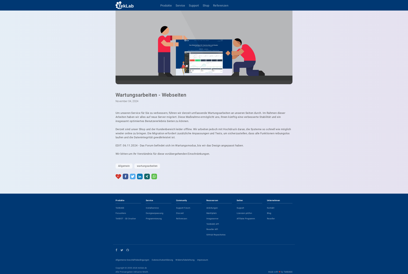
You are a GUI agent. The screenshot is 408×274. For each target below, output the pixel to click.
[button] (125, 176)
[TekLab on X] (121, 250)
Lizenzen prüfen (244, 213)
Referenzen (220, 5)
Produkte (166, 5)
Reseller (271, 218)
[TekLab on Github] (127, 250)
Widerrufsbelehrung (184, 260)
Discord (180, 213)
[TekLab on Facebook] (116, 250)
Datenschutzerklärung (162, 260)
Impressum (202, 260)
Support (194, 5)
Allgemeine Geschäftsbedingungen (132, 260)
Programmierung (154, 218)
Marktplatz (211, 213)
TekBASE (120, 208)
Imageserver (212, 218)
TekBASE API (212, 224)
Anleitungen (212, 208)
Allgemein (124, 165)
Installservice (152, 208)
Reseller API (212, 229)
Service (180, 5)
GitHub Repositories (216, 234)
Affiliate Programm (246, 218)
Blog (269, 213)
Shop (206, 5)
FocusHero (121, 213)
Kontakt (270, 208)
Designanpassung (154, 213)
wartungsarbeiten (147, 165)
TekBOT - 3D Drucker (126, 218)
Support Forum (183, 208)
